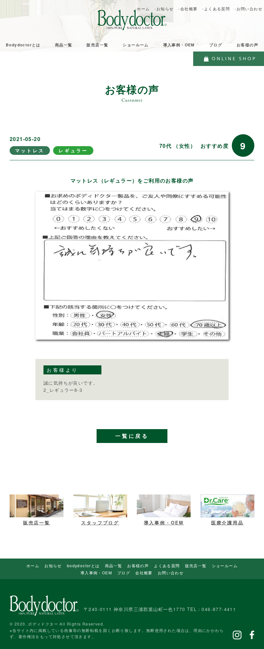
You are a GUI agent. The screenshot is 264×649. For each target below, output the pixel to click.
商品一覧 (63, 45)
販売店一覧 (97, 45)
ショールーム (135, 45)
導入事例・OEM (179, 45)
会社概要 (144, 572)
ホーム (32, 565)
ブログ (215, 45)
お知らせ (53, 565)
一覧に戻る (132, 436)
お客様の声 (247, 45)
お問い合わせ (171, 572)
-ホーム (142, 8)
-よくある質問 (216, 8)
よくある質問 (167, 565)
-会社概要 (187, 8)
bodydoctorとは (83, 565)
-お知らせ (164, 8)
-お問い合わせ (248, 8)
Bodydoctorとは (23, 45)
